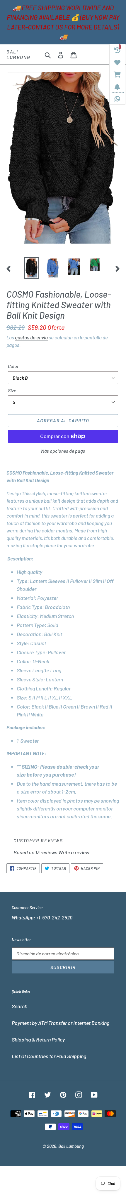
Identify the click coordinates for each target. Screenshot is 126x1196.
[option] (31, 268)
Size (12, 390)
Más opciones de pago (63, 451)
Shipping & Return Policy (38, 1039)
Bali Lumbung (18, 54)
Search (19, 1006)
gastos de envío (31, 337)
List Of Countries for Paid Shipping (49, 1056)
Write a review (73, 852)
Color (13, 366)
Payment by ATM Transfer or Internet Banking (60, 1023)
